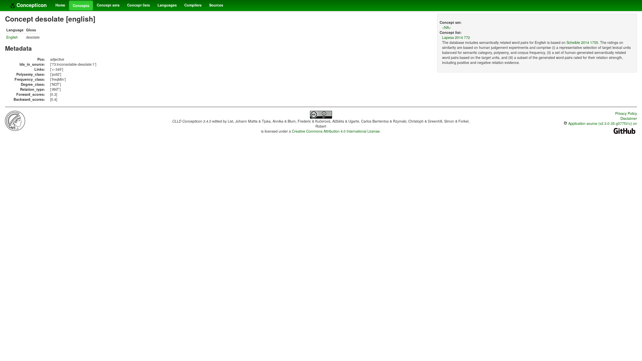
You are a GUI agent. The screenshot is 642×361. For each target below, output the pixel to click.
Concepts (81, 5)
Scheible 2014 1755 (582, 42)
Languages (167, 5)
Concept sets (108, 5)
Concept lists (138, 5)
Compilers (193, 5)
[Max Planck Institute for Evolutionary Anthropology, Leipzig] (15, 120)
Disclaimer (628, 118)
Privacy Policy (626, 113)
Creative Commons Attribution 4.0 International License (336, 131)
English (12, 37)
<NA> (446, 27)
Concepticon (31, 5)
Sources (216, 5)
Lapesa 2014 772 (456, 37)
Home (60, 5)
